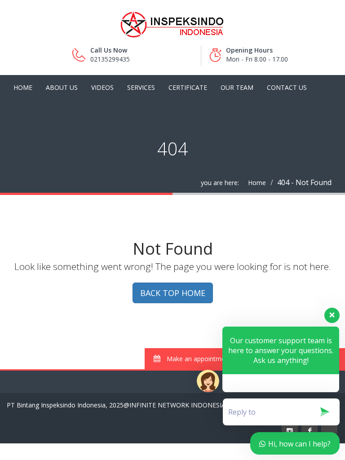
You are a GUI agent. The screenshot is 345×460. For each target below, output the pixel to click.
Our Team (237, 87)
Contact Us (287, 87)
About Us (62, 87)
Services (141, 87)
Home (22, 87)
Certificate (187, 87)
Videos (102, 87)
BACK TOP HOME (172, 293)
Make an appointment (198, 358)
